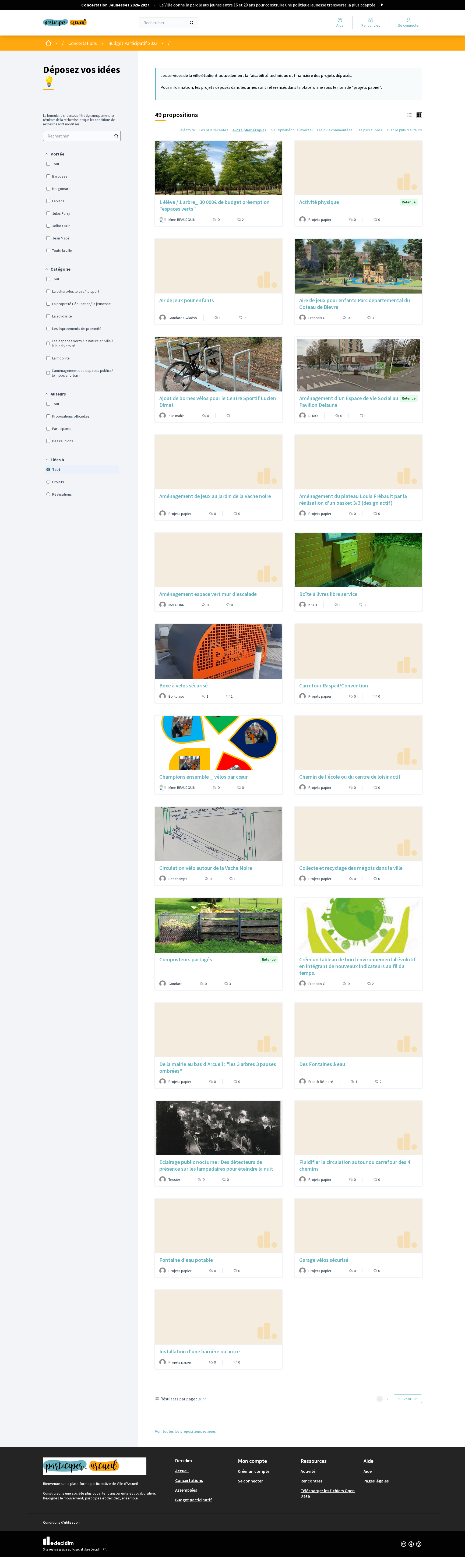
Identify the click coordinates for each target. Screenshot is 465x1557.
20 (200, 1398)
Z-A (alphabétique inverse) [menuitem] (291, 130)
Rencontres (311, 1481)
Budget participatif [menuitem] (193, 1499)
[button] (54, 154)
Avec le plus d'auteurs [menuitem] (404, 130)
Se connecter (250, 1481)
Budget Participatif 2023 (133, 43)
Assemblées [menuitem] (186, 1490)
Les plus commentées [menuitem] (335, 130)
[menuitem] (82, 136)
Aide (368, 1471)
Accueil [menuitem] (182, 1470)
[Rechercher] (191, 22)
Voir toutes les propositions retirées (185, 1431)
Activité (308, 1471)
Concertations (82, 43)
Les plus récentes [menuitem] (213, 130)
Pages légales (376, 1481)
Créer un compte (253, 1471)
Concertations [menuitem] (189, 1480)
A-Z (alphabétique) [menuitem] (249, 130)
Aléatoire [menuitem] (187, 130)
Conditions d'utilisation (61, 1522)
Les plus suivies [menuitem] (369, 130)
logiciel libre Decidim (89, 1549)
